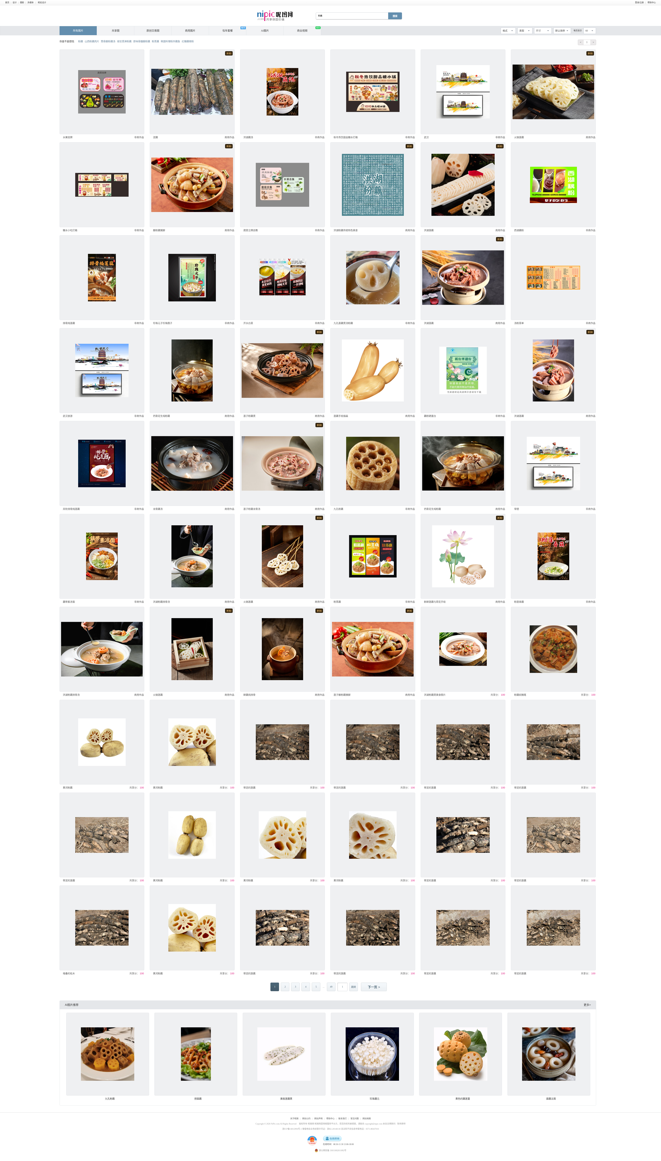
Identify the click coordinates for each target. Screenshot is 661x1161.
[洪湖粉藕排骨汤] (192, 556)
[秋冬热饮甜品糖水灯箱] (372, 91)
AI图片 (265, 30)
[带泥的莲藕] (282, 742)
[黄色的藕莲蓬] (460, 1054)
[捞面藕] (195, 1054)
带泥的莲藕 (249, 787)
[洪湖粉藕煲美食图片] (463, 649)
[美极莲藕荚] (284, 1054)
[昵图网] (275, 16)
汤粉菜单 (519, 323)
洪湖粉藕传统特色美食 (346, 230)
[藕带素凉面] (102, 556)
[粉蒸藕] (372, 556)
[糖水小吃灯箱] (102, 184)
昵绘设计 (42, 2)
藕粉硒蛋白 (430, 416)
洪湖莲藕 (429, 230)
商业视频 (308, 29)
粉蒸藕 (337, 601)
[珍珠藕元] (372, 1054)
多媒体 (30, 2)
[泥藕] (192, 91)
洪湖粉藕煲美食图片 (435, 694)
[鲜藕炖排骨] (282, 649)
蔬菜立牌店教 (250, 230)
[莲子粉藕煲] (282, 370)
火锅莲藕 (519, 137)
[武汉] (463, 91)
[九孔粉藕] (372, 463)
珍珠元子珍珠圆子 (162, 323)
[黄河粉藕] (102, 742)
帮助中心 (652, 2)
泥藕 (155, 137)
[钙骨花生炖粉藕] (192, 370)
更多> (587, 1004)
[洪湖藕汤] (282, 91)
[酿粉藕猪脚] (192, 184)
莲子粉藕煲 (249, 416)
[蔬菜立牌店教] (282, 184)
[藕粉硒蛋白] (463, 370)
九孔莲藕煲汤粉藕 (343, 323)
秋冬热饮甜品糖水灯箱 (346, 137)
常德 (516, 509)
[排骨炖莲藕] (102, 277)
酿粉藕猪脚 (159, 230)
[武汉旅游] (102, 370)
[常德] (553, 463)
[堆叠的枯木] (102, 927)
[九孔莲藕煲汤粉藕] (372, 277)
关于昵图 (294, 1118)
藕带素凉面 (69, 601)
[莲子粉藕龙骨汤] (282, 463)
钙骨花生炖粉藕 (161, 416)
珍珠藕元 (374, 1098)
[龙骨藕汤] (192, 463)
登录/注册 (639, 2)
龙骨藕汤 (158, 509)
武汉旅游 (67, 416)
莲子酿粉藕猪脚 (342, 694)
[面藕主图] (548, 1054)
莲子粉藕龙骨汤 (251, 509)
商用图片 (190, 30)
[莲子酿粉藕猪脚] (372, 649)
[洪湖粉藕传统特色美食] (372, 184)
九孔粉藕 (338, 509)
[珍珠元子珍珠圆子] (192, 277)
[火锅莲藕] (553, 91)
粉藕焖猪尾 (520, 694)
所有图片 (78, 30)
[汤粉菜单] (553, 277)
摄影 (22, 2)
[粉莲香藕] (553, 556)
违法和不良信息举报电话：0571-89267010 (360, 1129)
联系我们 (342, 1118)
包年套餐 (227, 30)
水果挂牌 (67, 137)
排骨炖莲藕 (69, 323)
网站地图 (367, 1118)
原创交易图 (152, 30)
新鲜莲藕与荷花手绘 (435, 601)
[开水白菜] (282, 277)
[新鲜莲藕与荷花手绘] (463, 556)
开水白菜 (248, 323)
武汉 (426, 137)
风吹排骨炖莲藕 (71, 509)
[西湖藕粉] (553, 184)
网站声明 (318, 1118)
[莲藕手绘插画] (372, 370)
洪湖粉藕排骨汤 (161, 601)
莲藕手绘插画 (341, 416)
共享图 (115, 30)
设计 (15, 2)
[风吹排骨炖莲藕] (102, 463)
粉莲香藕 (519, 601)
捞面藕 (198, 1098)
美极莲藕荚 (286, 1098)
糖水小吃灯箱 (70, 230)
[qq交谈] (332, 1139)
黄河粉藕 (67, 787)
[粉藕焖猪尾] (553, 649)
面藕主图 (551, 1098)
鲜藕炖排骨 (249, 694)
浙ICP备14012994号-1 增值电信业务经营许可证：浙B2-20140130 (311, 1129)
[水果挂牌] (102, 91)
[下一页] (374, 987)
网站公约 (306, 1118)
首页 (7, 2)
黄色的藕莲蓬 (462, 1098)
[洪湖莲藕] (463, 184)
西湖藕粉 (519, 230)
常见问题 (354, 1118)
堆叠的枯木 (69, 973)
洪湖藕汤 (248, 137)
